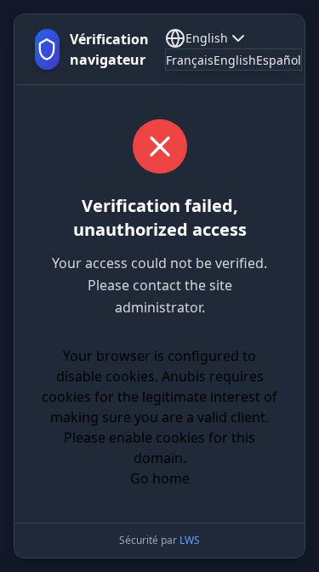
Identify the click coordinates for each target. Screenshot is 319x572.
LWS (189, 540)
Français (190, 60)
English (206, 38)
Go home (160, 478)
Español (278, 60)
